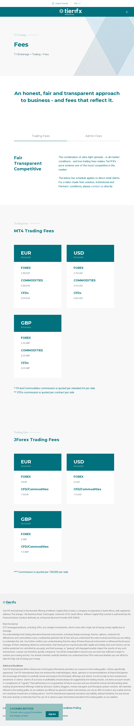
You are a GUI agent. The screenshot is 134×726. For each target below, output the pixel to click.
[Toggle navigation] (126, 12)
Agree (52, 714)
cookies (27, 712)
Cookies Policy (71, 707)
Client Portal (61, 3)
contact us (97, 186)
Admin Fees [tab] (93, 136)
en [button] (75, 3)
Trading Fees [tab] (41, 136)
